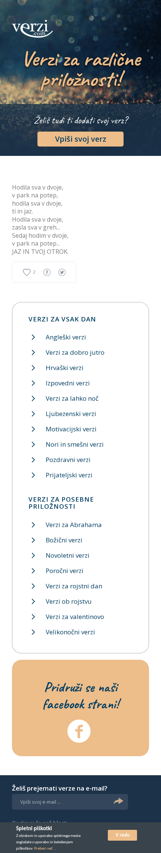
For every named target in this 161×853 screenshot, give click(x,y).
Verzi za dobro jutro (75, 352)
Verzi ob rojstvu (69, 601)
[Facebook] (79, 731)
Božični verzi (64, 540)
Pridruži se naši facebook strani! (80, 695)
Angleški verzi (66, 337)
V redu (123, 835)
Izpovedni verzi (68, 383)
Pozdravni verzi (68, 459)
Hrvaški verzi (64, 367)
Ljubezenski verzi (71, 413)
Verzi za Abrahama (74, 524)
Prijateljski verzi (69, 475)
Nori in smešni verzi (75, 444)
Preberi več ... (45, 849)
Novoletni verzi (67, 555)
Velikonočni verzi (70, 632)
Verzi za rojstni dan (74, 586)
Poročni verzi (64, 570)
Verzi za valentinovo (75, 616)
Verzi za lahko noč (72, 398)
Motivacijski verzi (71, 429)
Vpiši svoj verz (80, 139)
